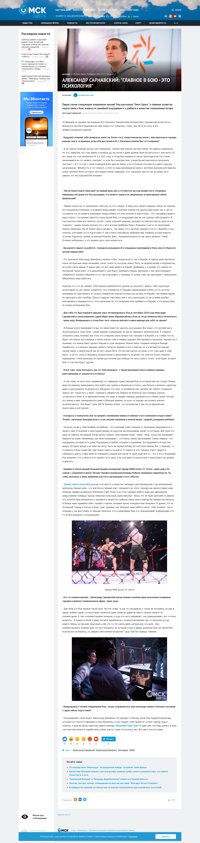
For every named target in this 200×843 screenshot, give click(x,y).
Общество (27, 23)
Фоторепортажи (129, 10)
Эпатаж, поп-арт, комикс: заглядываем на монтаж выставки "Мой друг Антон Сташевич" (113, 783)
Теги (67, 750)
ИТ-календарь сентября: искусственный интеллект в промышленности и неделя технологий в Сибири (33, 65)
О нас (73, 830)
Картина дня (63, 10)
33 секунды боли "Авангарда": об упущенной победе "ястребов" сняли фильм (108, 767)
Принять (166, 836)
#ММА (132, 750)
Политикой (133, 836)
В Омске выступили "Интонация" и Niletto (35, 55)
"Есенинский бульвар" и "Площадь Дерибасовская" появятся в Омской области (108, 779)
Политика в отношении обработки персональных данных (112, 830)
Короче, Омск (121, 23)
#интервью (123, 750)
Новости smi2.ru (64, 815)
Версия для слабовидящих (40, 816)
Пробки (123, 16)
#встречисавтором (95, 23)
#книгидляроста (157, 23)
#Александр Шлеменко (106, 750)
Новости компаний (84, 10)
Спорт (138, 23)
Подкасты (72, 23)
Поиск (178, 10)
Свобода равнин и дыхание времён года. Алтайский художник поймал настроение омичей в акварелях (35, 43)
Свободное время (50, 23)
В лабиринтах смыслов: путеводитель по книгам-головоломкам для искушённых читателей (115, 787)
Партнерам (82, 830)
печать (110, 74)
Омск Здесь (32, 11)
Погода (101, 16)
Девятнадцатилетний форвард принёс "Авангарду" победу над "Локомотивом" (35, 78)
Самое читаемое (107, 10)
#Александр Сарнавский (84, 750)
